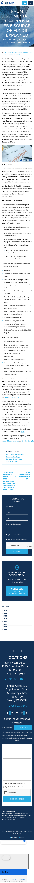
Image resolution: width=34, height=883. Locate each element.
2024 (5, 616)
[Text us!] (14, 861)
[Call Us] (24, 3)
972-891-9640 (18, 705)
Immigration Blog (12, 457)
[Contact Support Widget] (13, 875)
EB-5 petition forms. (12, 397)
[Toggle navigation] (30, 3)
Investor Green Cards (14, 459)
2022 (5, 621)
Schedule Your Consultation (17, 591)
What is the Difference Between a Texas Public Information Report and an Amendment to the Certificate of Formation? (10, 481)
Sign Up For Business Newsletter (17, 539)
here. (22, 432)
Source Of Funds (12, 461)
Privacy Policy (14, 837)
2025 (5, 613)
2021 (5, 624)
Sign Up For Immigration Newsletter (15, 535)
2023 (5, 619)
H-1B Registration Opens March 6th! (24, 475)
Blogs (8, 455)
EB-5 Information (17, 455)
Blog (3, 52)
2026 (5, 611)
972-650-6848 (16, 679)
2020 (5, 627)
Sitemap (22, 837)
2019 (5, 630)
